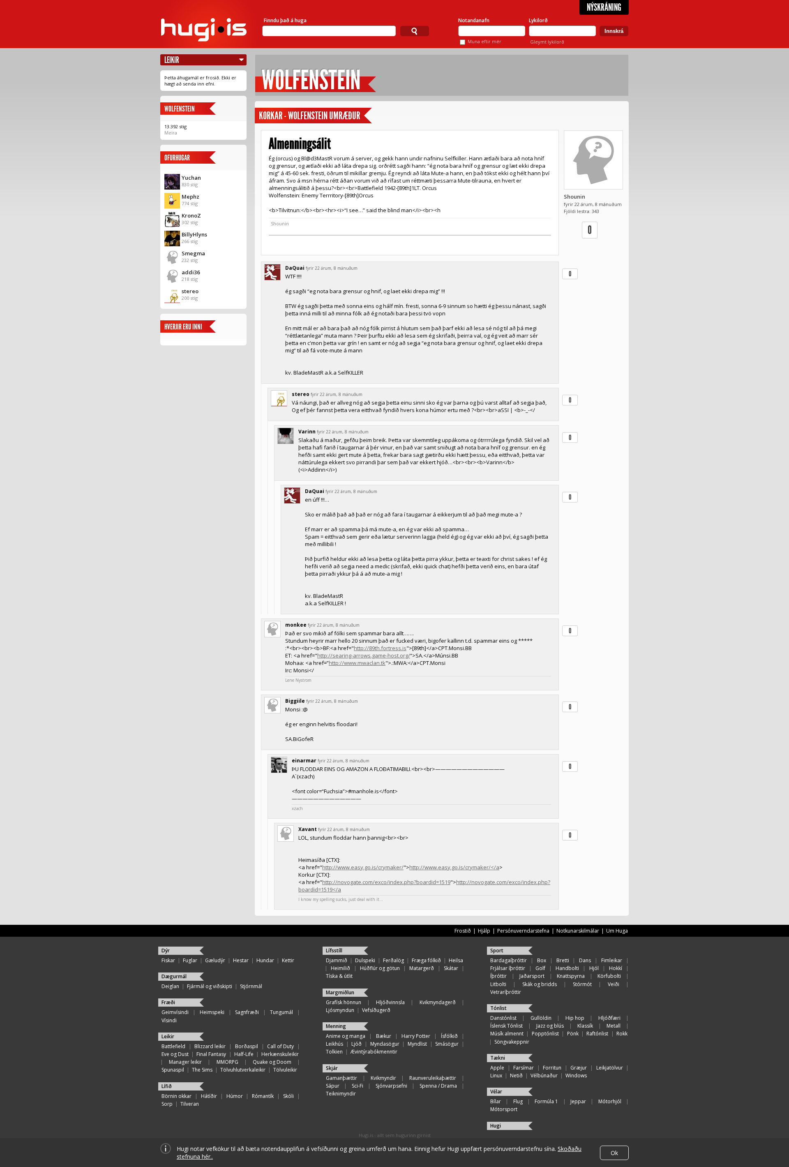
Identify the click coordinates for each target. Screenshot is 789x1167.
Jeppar (578, 1101)
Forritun (552, 1067)
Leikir (171, 60)
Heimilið (340, 968)
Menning (336, 1026)
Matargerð (421, 968)
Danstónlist (503, 1017)
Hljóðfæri (609, 1017)
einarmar (304, 760)
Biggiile (295, 700)
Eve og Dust (175, 1054)
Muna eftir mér (484, 41)
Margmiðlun (340, 992)
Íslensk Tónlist (506, 1025)
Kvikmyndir (383, 1077)
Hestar (241, 960)
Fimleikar (611, 960)
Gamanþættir (341, 1077)
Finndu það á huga (285, 20)
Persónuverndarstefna (523, 930)
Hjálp (484, 930)
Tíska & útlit (339, 975)
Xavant (307, 829)
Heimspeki (212, 1012)
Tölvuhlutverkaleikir (242, 1069)
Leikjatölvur (609, 1067)
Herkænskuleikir (280, 1054)
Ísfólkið (449, 1036)
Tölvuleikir (285, 1069)
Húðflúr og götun (380, 968)
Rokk (622, 1033)
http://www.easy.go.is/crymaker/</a (454, 867)
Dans (585, 960)
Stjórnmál (251, 986)
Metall (614, 1025)
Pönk (573, 1033)
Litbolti (498, 984)
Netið (516, 1075)
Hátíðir (209, 1096)
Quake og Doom (272, 1061)
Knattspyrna (571, 975)
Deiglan (170, 986)
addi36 (191, 272)
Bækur (383, 1036)
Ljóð (356, 1043)
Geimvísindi (175, 1012)
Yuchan (191, 177)
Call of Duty (280, 1046)
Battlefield (173, 1046)
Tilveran (189, 1103)
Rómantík (263, 1096)
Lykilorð (538, 20)
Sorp (167, 1103)
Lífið (166, 1086)
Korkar (270, 115)
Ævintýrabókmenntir (374, 1051)
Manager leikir (185, 1061)
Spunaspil (172, 1069)
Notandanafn (473, 20)
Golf (540, 968)
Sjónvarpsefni (391, 1085)
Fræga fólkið (426, 960)
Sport (496, 950)
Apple (497, 1067)
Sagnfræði (247, 1012)
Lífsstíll (334, 950)
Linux (496, 1075)
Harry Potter (415, 1036)
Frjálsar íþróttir (507, 968)
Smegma (193, 253)
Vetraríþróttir (505, 992)
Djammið (336, 960)
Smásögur (447, 1043)
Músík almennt (507, 1033)
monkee (296, 624)
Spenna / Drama (438, 1085)
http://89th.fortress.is (380, 648)
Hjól (594, 968)
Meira (170, 133)
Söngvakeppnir (511, 1041)
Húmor (234, 1096)
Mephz (190, 196)
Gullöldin (541, 1017)
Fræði (168, 1002)
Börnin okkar (176, 1096)
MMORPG (227, 1061)
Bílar (495, 1101)
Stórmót (582, 984)
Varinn (307, 431)
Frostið (462, 930)
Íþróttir (498, 975)
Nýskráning (604, 7)
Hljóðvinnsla (390, 1002)
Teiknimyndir (341, 1093)
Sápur (332, 1085)
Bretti (562, 960)
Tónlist (498, 1008)
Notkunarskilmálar (577, 930)
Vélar (496, 1091)
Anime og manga (345, 1036)
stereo (190, 291)
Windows (576, 1075)
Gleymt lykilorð (547, 42)
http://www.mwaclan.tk (357, 663)
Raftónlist (597, 1033)
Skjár (332, 1068)
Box (541, 960)
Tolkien (334, 1051)
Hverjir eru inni (183, 326)
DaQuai (295, 267)
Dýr (165, 950)
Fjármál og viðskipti (209, 986)
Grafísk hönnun (343, 1002)
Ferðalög (393, 960)
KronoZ (191, 215)
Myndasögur (384, 1043)
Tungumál (281, 1012)
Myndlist (417, 1043)
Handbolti (567, 968)
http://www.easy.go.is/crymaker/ (363, 867)
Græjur (578, 1067)
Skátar (451, 968)
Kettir (288, 960)
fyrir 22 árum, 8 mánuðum (332, 268)
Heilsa (456, 960)
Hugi (495, 1125)
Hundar (265, 960)
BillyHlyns (194, 234)
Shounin (574, 196)
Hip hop (574, 1017)
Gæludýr (215, 960)
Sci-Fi (357, 1085)
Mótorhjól (609, 1101)
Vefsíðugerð (376, 1010)
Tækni (497, 1057)
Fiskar (168, 960)
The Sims (202, 1069)
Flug (518, 1101)
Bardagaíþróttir (508, 960)
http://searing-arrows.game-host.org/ (363, 655)
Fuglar (190, 960)
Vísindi (169, 1020)
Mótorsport (503, 1109)
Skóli (288, 1096)
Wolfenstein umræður (324, 115)
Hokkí (615, 968)
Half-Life (244, 1054)
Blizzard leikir (210, 1046)
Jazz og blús (550, 1025)
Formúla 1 (546, 1101)
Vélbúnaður (544, 1075)
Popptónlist (545, 1033)
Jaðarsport (531, 975)
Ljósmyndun (340, 1010)
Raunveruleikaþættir (432, 1077)
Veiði (613, 984)
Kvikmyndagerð (438, 1002)
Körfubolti (609, 975)
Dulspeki (365, 960)
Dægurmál (174, 976)
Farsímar (523, 1067)
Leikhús (334, 1043)
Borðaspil (246, 1046)
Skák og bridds (539, 984)
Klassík (585, 1025)
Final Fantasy (211, 1054)
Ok (614, 1153)
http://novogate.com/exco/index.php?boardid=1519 (386, 882)
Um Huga (617, 930)
